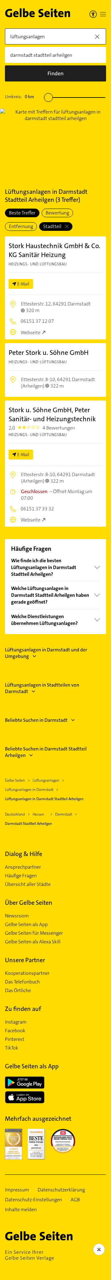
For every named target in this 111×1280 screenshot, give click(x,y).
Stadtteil (52, 226)
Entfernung (21, 226)
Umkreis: (19, 96)
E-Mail (23, 284)
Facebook (15, 1031)
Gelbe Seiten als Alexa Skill (32, 942)
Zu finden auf (23, 1009)
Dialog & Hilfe (23, 854)
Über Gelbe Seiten (28, 903)
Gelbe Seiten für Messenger (34, 933)
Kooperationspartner (27, 973)
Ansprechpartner (23, 867)
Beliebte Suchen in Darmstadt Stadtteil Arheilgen (46, 752)
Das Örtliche (18, 990)
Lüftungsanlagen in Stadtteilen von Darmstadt (42, 688)
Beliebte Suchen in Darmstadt (36, 720)
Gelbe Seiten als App (26, 924)
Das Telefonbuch (22, 982)
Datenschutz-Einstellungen (33, 1200)
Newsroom (17, 916)
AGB (75, 1200)
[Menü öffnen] (103, 14)
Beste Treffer (22, 213)
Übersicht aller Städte (28, 884)
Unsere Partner (25, 960)
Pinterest (14, 1039)
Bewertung (57, 213)
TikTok (11, 1048)
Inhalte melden (21, 1210)
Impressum (17, 1190)
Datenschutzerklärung (61, 1190)
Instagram (16, 1022)
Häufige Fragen (21, 876)
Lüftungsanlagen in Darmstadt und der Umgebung (46, 652)
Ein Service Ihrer (29, 1255)
